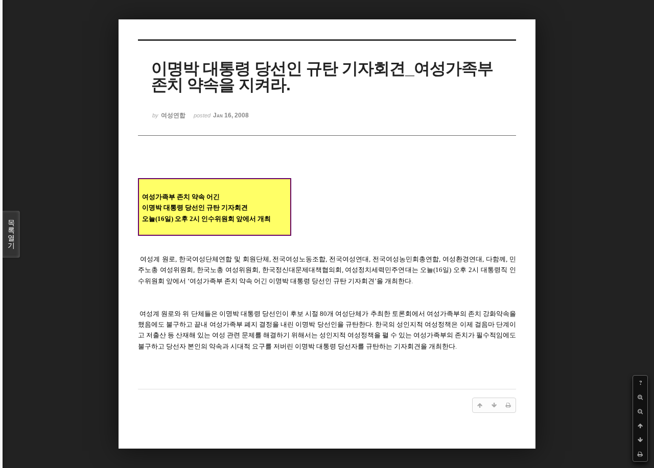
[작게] (640, 411)
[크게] (640, 397)
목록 (11, 234)
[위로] (640, 425)
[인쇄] (640, 454)
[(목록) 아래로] (640, 440)
